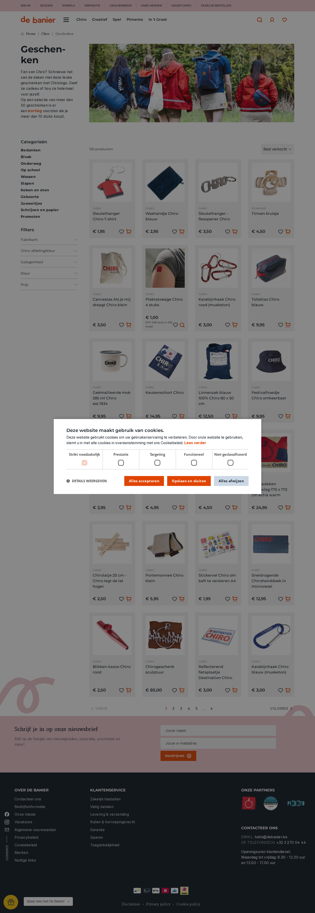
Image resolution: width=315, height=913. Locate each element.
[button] (86, 481)
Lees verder (195, 443)
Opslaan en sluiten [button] (189, 481)
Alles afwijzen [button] (231, 481)
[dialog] (157, 456)
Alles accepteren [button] (144, 481)
